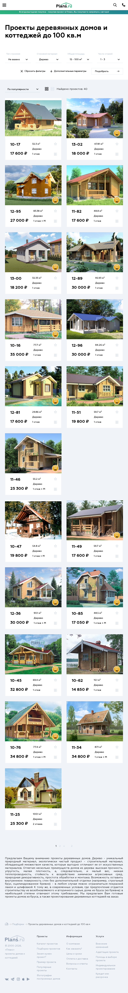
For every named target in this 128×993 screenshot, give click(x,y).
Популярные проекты (44, 969)
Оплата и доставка (77, 959)
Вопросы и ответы (77, 964)
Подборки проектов (48, 949)
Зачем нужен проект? (44, 955)
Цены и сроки (74, 954)
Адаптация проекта (107, 952)
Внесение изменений (102, 945)
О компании (73, 944)
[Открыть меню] (4, 5)
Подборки (18, 924)
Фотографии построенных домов (48, 977)
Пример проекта (46, 962)
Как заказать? (74, 949)
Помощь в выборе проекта (106, 959)
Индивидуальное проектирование (106, 967)
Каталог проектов (47, 944)
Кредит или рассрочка (102, 975)
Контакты (71, 969)
